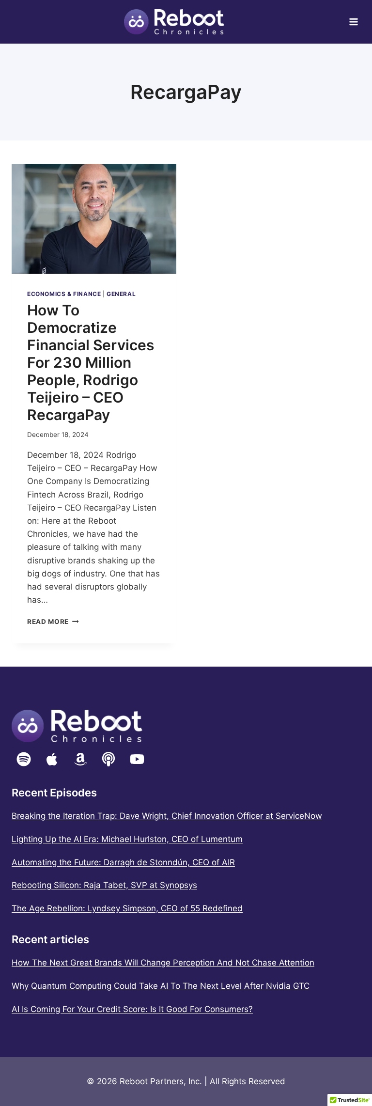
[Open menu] (353, 21)
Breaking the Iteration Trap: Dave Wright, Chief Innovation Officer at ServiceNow (167, 816)
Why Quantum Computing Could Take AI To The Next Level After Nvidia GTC (161, 986)
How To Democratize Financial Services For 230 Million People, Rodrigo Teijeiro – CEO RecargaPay (90, 362)
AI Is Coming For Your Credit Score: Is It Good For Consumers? (132, 1009)
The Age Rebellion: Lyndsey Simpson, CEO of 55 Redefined (127, 908)
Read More (53, 621)
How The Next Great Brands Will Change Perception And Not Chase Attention (163, 962)
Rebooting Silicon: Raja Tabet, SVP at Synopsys (104, 885)
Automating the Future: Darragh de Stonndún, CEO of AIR (123, 862)
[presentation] (94, 219)
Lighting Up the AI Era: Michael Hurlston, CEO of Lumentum (127, 839)
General (121, 293)
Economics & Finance (64, 293)
